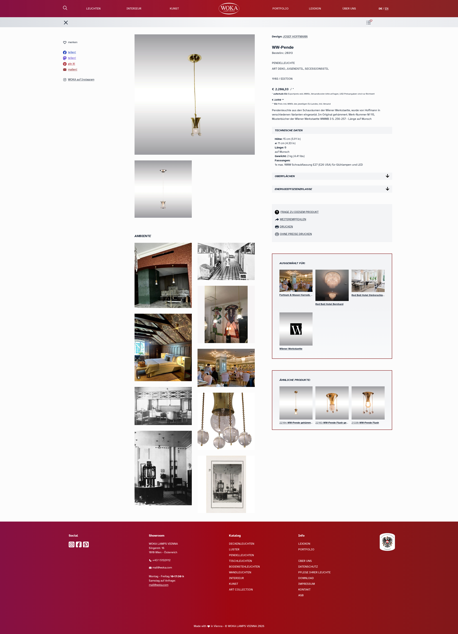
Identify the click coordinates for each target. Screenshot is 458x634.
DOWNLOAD (306, 578)
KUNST (174, 8)
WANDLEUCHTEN (240, 572)
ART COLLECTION (241, 589)
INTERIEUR (133, 8)
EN (386, 8)
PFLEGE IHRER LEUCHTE (314, 572)
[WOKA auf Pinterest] (86, 544)
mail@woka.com (162, 567)
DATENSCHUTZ (308, 566)
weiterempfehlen (293, 219)
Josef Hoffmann (295, 36)
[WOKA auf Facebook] (79, 544)
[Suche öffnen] (65, 8)
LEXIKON (315, 8)
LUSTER (234, 549)
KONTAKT (304, 589)
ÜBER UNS (349, 8)
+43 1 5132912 (161, 560)
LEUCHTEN (93, 8)
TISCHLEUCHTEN (240, 561)
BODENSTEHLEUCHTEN (244, 566)
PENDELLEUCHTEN (241, 555)
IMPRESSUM (306, 584)
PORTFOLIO (280, 8)
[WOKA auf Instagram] (71, 544)
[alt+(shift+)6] (66, 22)
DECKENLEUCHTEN (241, 544)
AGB (301, 595)
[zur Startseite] (229, 8)
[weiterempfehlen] (277, 219)
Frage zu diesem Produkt (300, 212)
